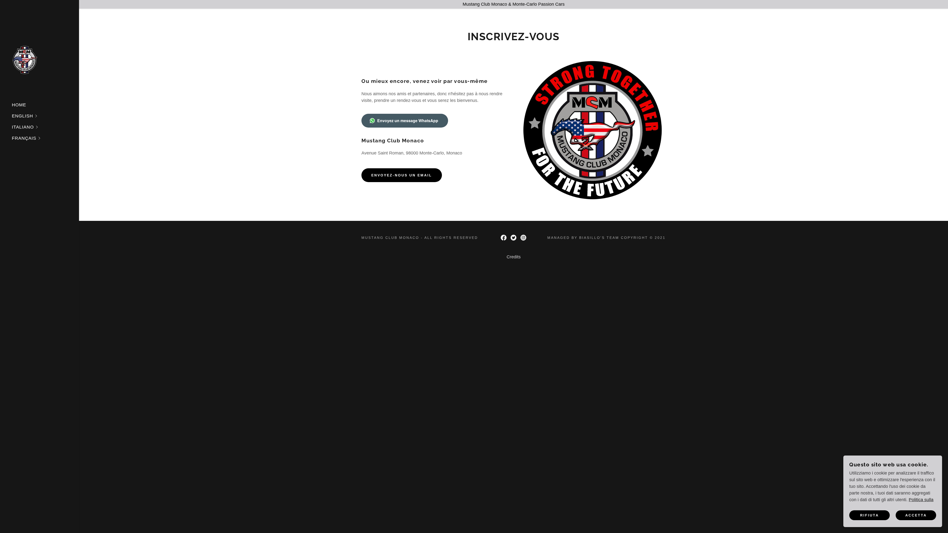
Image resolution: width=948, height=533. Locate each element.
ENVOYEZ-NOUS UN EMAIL (401, 175)
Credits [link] (514, 256)
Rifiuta (869, 515)
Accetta (916, 515)
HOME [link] (19, 104)
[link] (25, 59)
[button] (45, 116)
